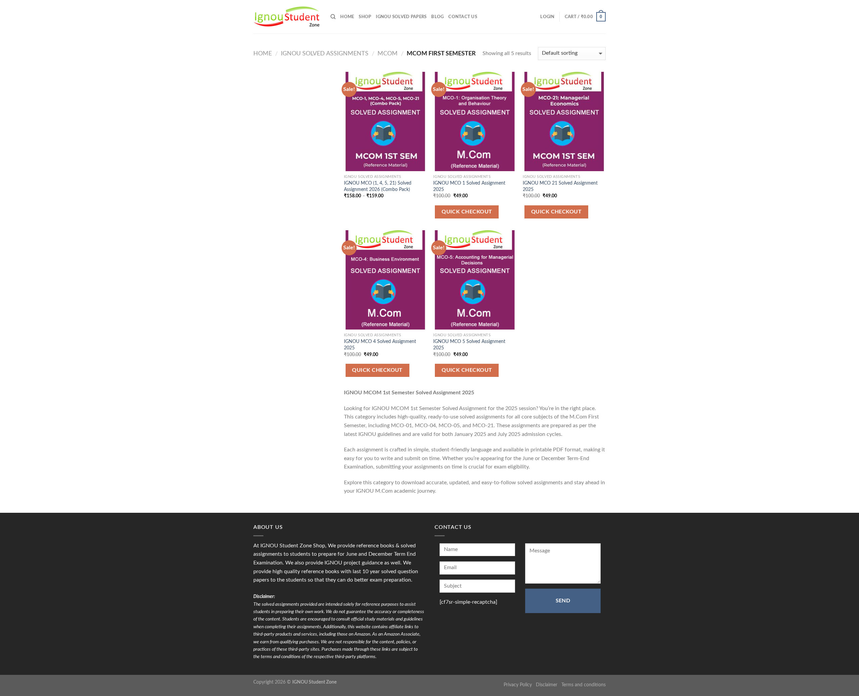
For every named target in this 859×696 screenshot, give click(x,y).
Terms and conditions (583, 684)
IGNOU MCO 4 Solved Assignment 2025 (380, 344)
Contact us (462, 17)
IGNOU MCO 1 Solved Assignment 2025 (469, 186)
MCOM (387, 53)
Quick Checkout (467, 211)
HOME (347, 17)
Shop (365, 17)
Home (262, 53)
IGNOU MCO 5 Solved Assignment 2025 (469, 344)
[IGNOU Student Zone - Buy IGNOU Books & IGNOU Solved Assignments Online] (286, 17)
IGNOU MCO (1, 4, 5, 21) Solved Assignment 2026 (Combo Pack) (377, 186)
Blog (437, 17)
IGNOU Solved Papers (401, 17)
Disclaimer (546, 684)
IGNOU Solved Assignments (324, 53)
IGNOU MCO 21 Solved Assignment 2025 (560, 186)
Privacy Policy (518, 684)
